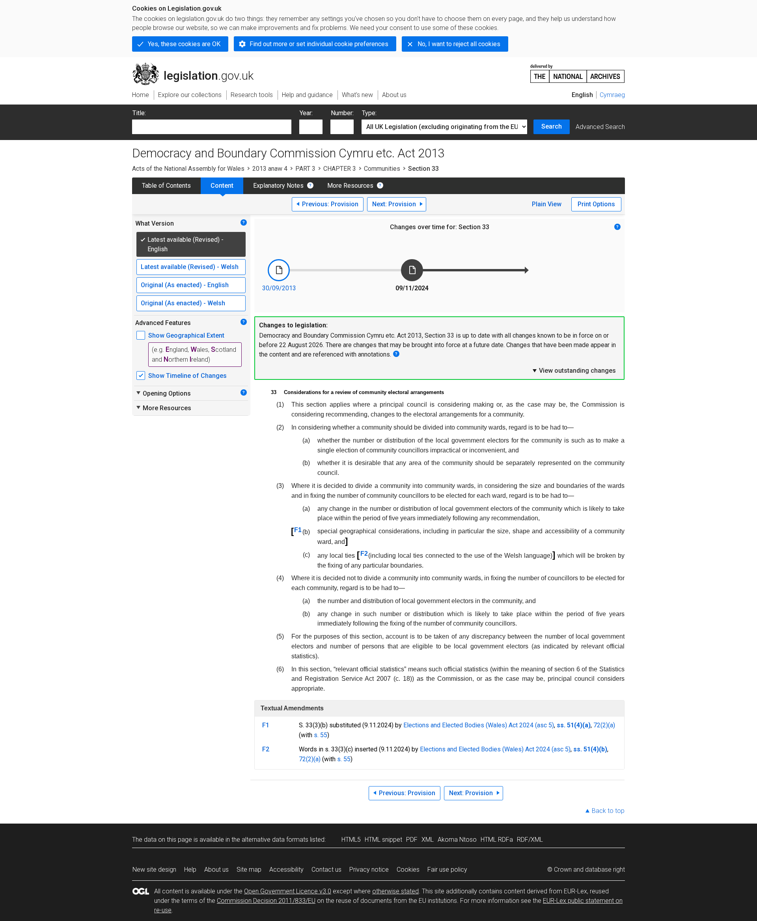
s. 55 (320, 735)
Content (222, 185)
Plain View (546, 204)
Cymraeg (612, 95)
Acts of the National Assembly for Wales (188, 168)
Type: (369, 113)
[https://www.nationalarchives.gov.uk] (577, 70)
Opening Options (163, 393)
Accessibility (286, 869)
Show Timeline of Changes (187, 375)
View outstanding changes (573, 370)
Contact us (326, 869)
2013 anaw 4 (269, 168)
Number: (342, 113)
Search (551, 126)
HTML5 (351, 839)
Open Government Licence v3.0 (287, 891)
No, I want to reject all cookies (459, 44)
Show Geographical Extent (186, 335)
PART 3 (305, 168)
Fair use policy (447, 869)
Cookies (408, 869)
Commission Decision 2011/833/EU (266, 900)
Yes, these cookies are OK (184, 44)
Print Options (596, 204)
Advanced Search (600, 127)
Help (190, 869)
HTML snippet (383, 839)
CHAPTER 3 (339, 168)
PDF (412, 839)
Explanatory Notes (278, 185)
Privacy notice (369, 869)
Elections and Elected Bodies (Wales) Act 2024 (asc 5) (478, 725)
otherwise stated (395, 891)
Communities (382, 168)
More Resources (350, 185)
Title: (139, 113)
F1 (298, 530)
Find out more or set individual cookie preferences (319, 44)
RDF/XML (530, 839)
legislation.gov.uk (197, 66)
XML (427, 839)
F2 (364, 553)
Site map (249, 869)
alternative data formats (275, 839)
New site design (154, 869)
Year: (306, 113)
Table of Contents (166, 185)
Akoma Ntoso (457, 839)
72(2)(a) (604, 725)
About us (216, 869)
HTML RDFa (497, 839)
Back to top (608, 811)
